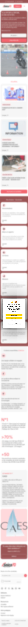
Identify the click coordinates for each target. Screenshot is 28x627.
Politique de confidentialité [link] (14, 323)
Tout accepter (14, 315)
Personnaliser (14, 321)
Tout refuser (14, 318)
